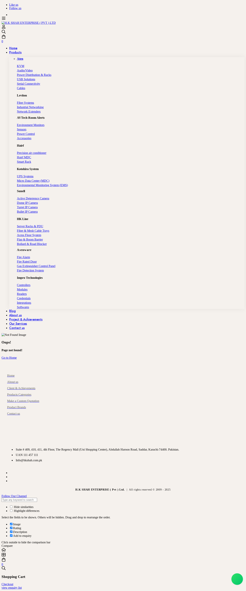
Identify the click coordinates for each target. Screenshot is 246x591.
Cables (21, 88)
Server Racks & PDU (30, 226)
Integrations (24, 302)
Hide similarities (23, 507)
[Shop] (123, 555)
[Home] (123, 550)
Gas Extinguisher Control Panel (36, 266)
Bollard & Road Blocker (32, 244)
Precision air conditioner (31, 152)
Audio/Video (25, 70)
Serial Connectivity (28, 83)
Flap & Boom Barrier (30, 239)
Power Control (26, 133)
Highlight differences (26, 510)
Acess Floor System (29, 235)
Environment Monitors (30, 125)
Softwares (23, 307)
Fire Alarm (23, 257)
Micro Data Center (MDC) (33, 180)
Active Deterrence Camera (33, 198)
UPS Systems (25, 176)
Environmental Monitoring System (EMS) (42, 185)
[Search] (123, 32)
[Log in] (4, 27)
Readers (22, 294)
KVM (20, 66)
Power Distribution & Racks (34, 74)
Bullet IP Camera (27, 211)
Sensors (21, 129)
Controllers (23, 285)
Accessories (24, 138)
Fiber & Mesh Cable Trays (33, 230)
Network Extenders (29, 111)
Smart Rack (24, 161)
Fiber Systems (25, 102)
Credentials (24, 298)
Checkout (7, 584)
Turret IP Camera (27, 207)
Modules (22, 289)
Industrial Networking (30, 107)
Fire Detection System (30, 270)
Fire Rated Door (27, 261)
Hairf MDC (24, 157)
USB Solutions (26, 79)
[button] (123, 496)
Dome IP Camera (27, 202)
